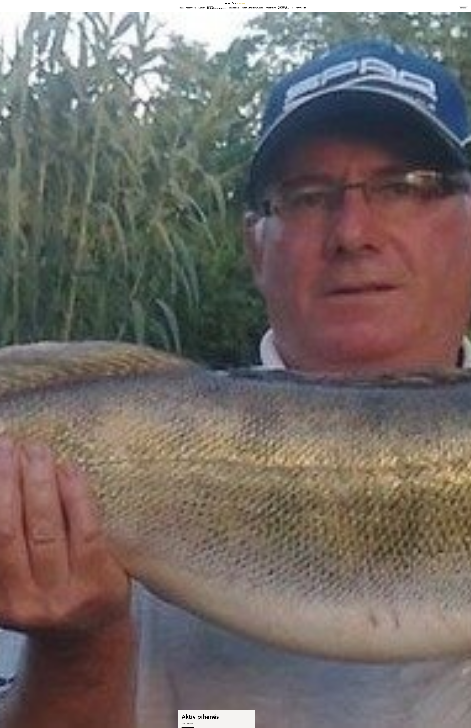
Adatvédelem (301, 8)
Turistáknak (271, 8)
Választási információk (283, 8)
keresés (463, 8)
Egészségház (234, 8)
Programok (191, 8)
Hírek (181, 8)
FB (292, 8)
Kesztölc (236, 3)
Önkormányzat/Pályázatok (252, 8)
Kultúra (201, 8)
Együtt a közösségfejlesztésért (216, 8)
